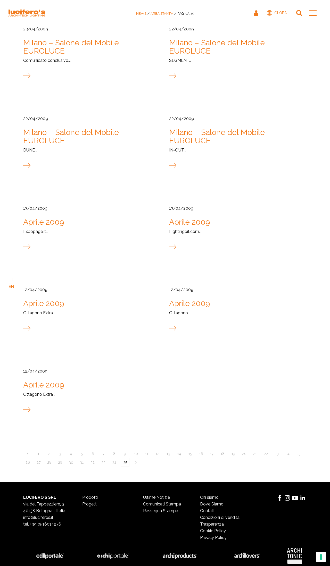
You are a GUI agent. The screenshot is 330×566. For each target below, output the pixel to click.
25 (298, 454)
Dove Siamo (212, 504)
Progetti (89, 504)
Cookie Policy (213, 530)
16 (201, 454)
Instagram (287, 498)
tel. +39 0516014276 (42, 524)
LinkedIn (303, 498)
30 (71, 462)
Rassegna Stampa (160, 510)
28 (49, 462)
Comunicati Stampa (162, 504)
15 (190, 454)
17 (211, 454)
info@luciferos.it (38, 517)
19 (233, 454)
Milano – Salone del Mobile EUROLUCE (71, 46)
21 (255, 454)
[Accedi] (256, 13)
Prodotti (90, 497)
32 (92, 462)
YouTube (295, 498)
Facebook (280, 498)
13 (168, 454)
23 (277, 454)
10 (136, 454)
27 (38, 462)
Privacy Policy (213, 537)
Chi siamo (209, 497)
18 (223, 454)
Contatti (208, 510)
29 (60, 462)
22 (266, 454)
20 (244, 454)
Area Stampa (162, 13)
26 (28, 462)
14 (179, 454)
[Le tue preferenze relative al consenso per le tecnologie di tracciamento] (321, 557)
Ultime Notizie (156, 497)
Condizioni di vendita (220, 517)
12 (157, 454)
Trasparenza (212, 524)
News (141, 13)
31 (82, 462)
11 (146, 454)
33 (103, 462)
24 (287, 454)
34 (114, 462)
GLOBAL (281, 13)
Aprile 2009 (43, 221)
